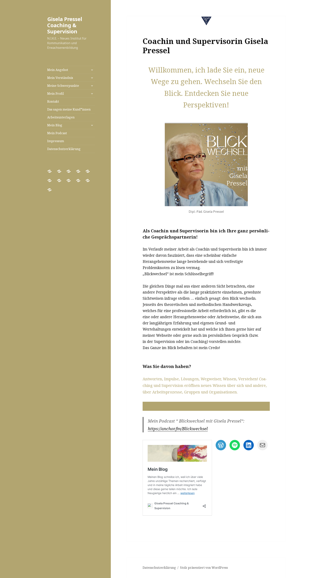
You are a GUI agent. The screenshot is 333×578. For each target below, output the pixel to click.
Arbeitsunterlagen (61, 117)
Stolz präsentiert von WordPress (204, 567)
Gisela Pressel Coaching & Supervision (64, 25)
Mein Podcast (57, 133)
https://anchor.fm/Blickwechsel (178, 428)
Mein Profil (55, 93)
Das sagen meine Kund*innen (69, 109)
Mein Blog (54, 125)
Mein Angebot (57, 70)
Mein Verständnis (60, 78)
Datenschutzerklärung (64, 149)
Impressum (55, 141)
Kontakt (53, 101)
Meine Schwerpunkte (63, 86)
